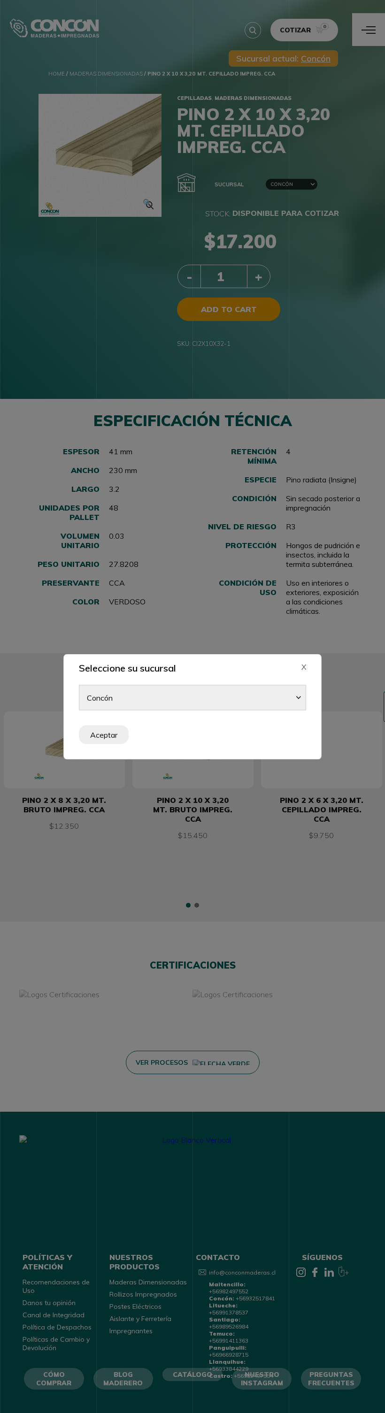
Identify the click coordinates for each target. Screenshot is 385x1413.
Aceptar (103, 734)
